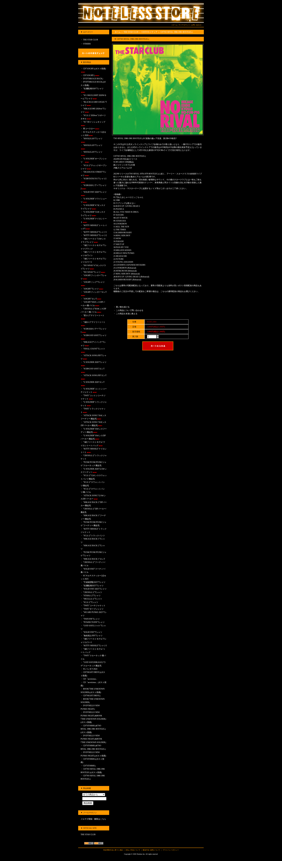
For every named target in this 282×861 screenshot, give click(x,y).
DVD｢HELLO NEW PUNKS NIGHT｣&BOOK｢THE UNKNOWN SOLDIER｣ (93, 738)
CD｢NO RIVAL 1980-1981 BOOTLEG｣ (176, 32)
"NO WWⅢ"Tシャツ (92, 272)
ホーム (174, 25)
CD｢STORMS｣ (89, 766)
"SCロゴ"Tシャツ (90, 602)
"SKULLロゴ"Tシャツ (92, 599)
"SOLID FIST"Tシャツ (92, 632)
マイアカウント (184, 25)
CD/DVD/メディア (149, 32)
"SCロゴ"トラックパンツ (94, 535)
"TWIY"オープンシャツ (94, 609)
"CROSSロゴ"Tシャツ (92, 592)
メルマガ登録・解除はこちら (93, 819)
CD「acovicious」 (90, 679)
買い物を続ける (123, 307)
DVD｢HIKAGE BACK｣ (93, 78)
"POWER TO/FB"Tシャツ (94, 622)
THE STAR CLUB (90, 40)
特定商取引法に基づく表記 (113, 850)
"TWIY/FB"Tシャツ (91, 619)
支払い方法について (132, 850)
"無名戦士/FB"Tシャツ (92, 635)
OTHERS (87, 44)
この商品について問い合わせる (129, 310)
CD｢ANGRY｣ (89, 75)
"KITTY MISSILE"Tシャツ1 (95, 232)
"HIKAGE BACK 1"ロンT (94, 559)
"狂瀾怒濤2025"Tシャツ (93, 585)
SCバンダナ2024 (90, 669)
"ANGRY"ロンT (90, 299)
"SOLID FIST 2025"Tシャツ (95, 589)
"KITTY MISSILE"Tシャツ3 (95, 645)
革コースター (89, 128)
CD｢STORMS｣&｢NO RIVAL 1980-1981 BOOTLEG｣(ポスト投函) (93, 729)
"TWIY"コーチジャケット (94, 605)
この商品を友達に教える (126, 313)
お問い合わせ (196, 25)
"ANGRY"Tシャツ (91, 289)
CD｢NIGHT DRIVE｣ (92, 695)
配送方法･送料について (151, 850)
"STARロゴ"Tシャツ (92, 595)
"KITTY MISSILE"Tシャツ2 (95, 235)
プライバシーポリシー (171, 850)
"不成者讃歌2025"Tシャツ (94, 582)
